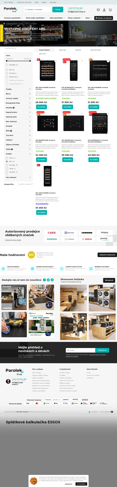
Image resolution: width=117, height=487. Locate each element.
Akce (11, 70)
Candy (12, 168)
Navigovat (109, 280)
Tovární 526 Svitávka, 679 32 (71, 282)
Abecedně (42, 54)
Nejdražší (78, 50)
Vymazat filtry (9, 184)
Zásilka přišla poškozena (40, 388)
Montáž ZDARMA (15, 84)
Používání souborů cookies (68, 391)
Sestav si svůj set (105, 18)
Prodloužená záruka (16, 80)
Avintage (13, 165)
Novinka (12, 73)
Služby (44, 2)
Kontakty (53, 2)
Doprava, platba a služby (40, 375)
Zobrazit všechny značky (13, 240)
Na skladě (13, 65)
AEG (11, 161)
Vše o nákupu (8, 2)
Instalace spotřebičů (38, 391)
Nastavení (68, 484)
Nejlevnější (62, 50)
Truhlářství (90, 378)
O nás (88, 372)
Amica (12, 158)
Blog (36, 2)
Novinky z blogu (64, 372)
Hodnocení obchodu (24, 2)
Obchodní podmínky (66, 388)
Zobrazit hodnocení (107, 255)
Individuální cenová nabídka (41, 383)
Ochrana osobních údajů (67, 385)
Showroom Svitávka (93, 375)
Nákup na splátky (37, 378)
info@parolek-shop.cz (17, 383)
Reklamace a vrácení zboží (40, 385)
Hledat (57, 9)
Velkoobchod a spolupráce (41, 380)
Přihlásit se (102, 350)
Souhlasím (82, 484)
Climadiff (13, 172)
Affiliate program (64, 383)
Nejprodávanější (95, 50)
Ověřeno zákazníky (65, 378)
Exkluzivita (13, 77)
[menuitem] (14, 18)
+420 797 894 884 (19, 379)
